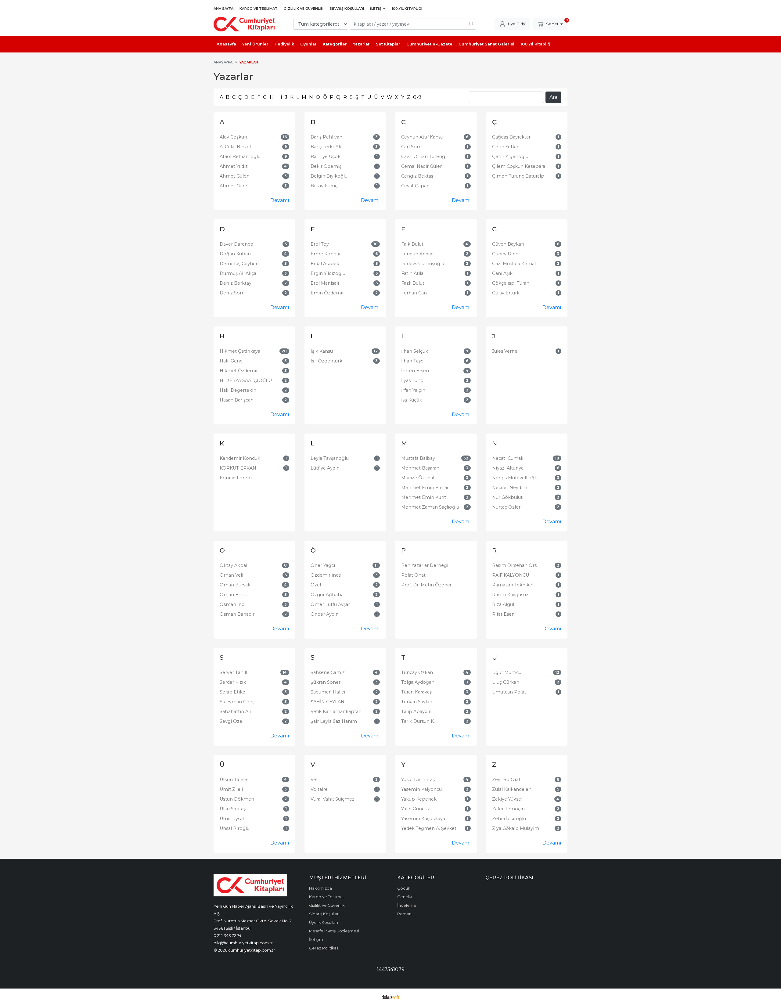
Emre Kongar (326, 254)
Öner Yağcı (323, 565)
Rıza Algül (503, 604)
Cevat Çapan (415, 186)
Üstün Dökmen (237, 799)
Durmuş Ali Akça (238, 273)
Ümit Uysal (232, 818)
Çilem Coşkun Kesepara (518, 166)
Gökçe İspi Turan (510, 283)
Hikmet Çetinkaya (240, 351)
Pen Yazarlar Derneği (424, 565)
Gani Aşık (502, 273)
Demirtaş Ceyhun (239, 263)
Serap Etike (232, 692)
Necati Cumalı (507, 458)
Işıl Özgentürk (326, 361)
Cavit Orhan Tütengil (424, 156)
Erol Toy (320, 244)
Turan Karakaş (416, 692)
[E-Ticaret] (390, 997)
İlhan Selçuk (414, 351)
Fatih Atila (412, 273)
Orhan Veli (231, 575)
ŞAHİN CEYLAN (327, 701)
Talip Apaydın (416, 711)
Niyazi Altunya (508, 468)
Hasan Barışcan (237, 400)
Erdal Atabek (325, 263)
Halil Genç (231, 361)
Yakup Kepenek (419, 799)
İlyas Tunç (412, 380)
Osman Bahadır (237, 614)
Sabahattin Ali (235, 711)
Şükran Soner (325, 682)
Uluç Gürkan (505, 682)
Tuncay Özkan (417, 672)
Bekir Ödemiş (326, 166)
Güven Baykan (508, 244)
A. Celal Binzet (235, 146)
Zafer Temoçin (508, 809)
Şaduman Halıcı (328, 692)
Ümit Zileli (231, 789)
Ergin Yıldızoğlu (328, 273)
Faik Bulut (412, 244)
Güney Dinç (505, 254)
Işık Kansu (322, 351)
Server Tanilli (234, 672)
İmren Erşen (415, 370)
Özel (316, 585)
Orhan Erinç (233, 594)
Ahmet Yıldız (234, 166)
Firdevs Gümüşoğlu (422, 263)
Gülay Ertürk (506, 293)
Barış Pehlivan (326, 137)
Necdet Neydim (509, 487)
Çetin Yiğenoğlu (510, 156)
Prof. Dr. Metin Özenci (426, 585)
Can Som (411, 146)
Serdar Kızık (233, 682)
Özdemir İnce (326, 575)
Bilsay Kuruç (324, 186)
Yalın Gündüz (415, 809)
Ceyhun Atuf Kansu (422, 137)
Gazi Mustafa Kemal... (515, 263)
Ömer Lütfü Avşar (330, 604)
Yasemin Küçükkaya (423, 818)
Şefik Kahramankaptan (336, 711)
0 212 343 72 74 (227, 935)
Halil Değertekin (238, 390)
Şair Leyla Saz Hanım (334, 721)
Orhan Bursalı (235, 585)
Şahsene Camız (328, 672)
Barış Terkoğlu (327, 146)
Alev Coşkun (233, 137)
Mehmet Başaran (420, 468)
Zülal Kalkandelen (511, 789)
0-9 (417, 97)
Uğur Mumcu (506, 672)
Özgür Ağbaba (327, 594)
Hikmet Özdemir (239, 370)
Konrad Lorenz (236, 478)
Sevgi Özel (231, 721)
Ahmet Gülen (235, 176)
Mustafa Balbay (418, 458)
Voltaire (319, 789)
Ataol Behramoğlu (240, 156)
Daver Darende (236, 244)
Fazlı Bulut (412, 283)
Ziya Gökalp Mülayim (515, 828)
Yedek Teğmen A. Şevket (428, 828)
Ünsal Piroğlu (235, 828)
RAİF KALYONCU (510, 575)
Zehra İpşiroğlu (509, 818)
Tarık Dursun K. (418, 721)
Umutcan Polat (509, 692)
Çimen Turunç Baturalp (518, 176)
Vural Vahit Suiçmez (333, 799)
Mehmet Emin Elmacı (426, 487)
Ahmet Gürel (234, 186)
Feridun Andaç (417, 254)
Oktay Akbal (233, 565)
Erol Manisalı (325, 283)
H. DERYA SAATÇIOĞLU (246, 380)
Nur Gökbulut (507, 497)
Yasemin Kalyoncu (421, 789)
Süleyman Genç (237, 701)
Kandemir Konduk (240, 458)
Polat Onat (413, 575)
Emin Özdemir (327, 293)
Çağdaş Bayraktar (511, 137)
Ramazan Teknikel (512, 585)
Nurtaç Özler (506, 507)
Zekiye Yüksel (507, 799)
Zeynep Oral (506, 779)
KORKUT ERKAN (238, 468)
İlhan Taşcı (412, 361)
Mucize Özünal (417, 478)
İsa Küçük (411, 400)
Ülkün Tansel (234, 779)
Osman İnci (232, 604)
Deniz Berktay (235, 283)
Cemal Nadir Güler (421, 166)
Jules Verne (504, 351)
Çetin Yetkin (506, 146)
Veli (315, 779)
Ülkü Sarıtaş (233, 809)
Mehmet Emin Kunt (423, 497)
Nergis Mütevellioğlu (515, 478)
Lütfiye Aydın (325, 468)
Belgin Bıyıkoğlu (329, 176)
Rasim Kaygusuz (510, 594)
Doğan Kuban (235, 254)
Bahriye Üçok (325, 156)
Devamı (279, 200)
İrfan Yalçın (413, 390)
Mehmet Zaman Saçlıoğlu (430, 507)
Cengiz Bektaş (417, 176)
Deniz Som (232, 293)
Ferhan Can (414, 293)
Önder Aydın (325, 614)
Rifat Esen (503, 614)
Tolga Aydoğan (417, 682)
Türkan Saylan (416, 701)
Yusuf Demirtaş (418, 779)
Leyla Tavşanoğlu (330, 458)
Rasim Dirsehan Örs (514, 565)
